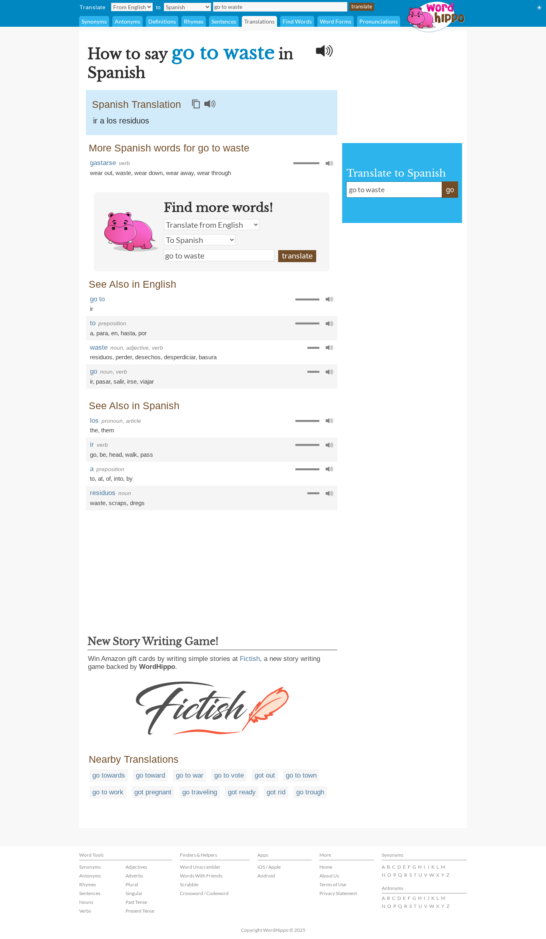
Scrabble (189, 884)
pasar (103, 381)
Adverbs (134, 876)
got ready (242, 792)
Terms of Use (332, 884)
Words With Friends (201, 876)
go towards (108, 775)
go (93, 371)
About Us (329, 876)
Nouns (86, 902)
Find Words (297, 21)
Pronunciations (378, 21)
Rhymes (193, 21)
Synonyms (94, 21)
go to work (108, 792)
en (114, 333)
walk (131, 454)
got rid (276, 792)
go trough (310, 792)
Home (325, 867)
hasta (128, 333)
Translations (259, 21)
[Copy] (196, 104)
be (103, 454)
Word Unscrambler (200, 867)
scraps (118, 502)
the (94, 430)
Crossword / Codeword (204, 893)
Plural (132, 884)
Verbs (85, 911)
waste (123, 172)
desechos (148, 357)
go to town (301, 775)
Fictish (250, 658)
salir (119, 381)
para (102, 333)
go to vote (229, 775)
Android (266, 876)
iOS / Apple (269, 867)
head (115, 454)
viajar (147, 381)
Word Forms (335, 21)
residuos (101, 357)
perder (124, 357)
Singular (134, 893)
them (107, 430)
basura (208, 357)
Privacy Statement (338, 893)
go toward (150, 775)
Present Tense (140, 911)
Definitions (162, 21)
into (118, 478)
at (100, 478)
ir (91, 308)
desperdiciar (179, 357)
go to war (189, 775)
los (94, 420)
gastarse (103, 163)
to (93, 323)
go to (97, 299)
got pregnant (152, 792)
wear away (180, 172)
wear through (214, 172)
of (108, 478)
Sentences (223, 21)
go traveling (199, 792)
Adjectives (136, 867)
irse (132, 381)
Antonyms (127, 21)
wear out (101, 172)
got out (265, 775)
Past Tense (136, 902)
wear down (148, 172)
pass (146, 454)
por (142, 333)
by (129, 478)
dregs (137, 502)
